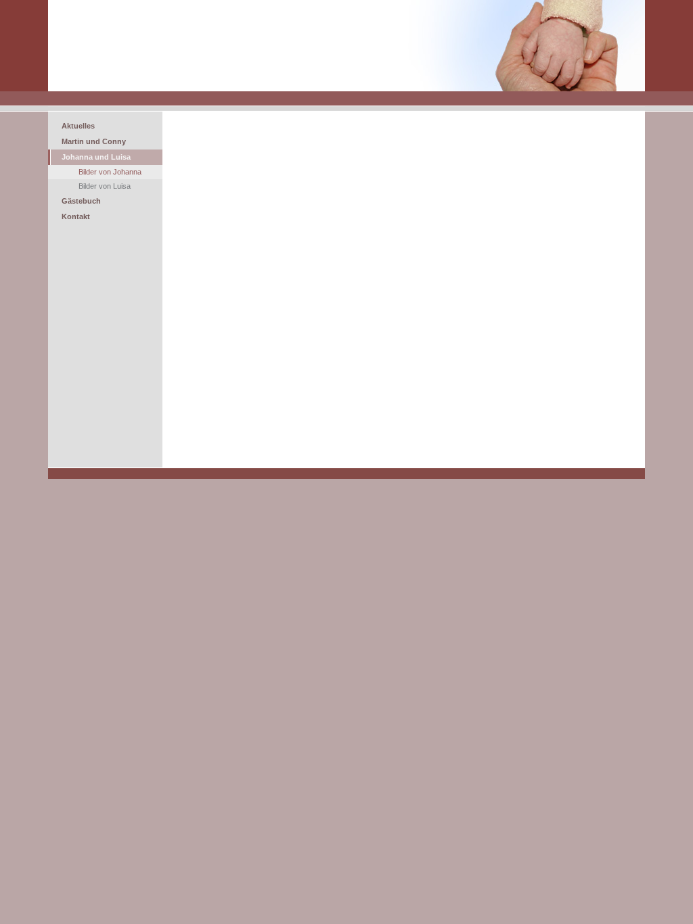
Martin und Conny (94, 141)
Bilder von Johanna (110, 172)
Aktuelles (78, 126)
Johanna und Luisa (96, 157)
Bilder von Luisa (105, 186)
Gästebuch (81, 201)
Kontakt (76, 216)
